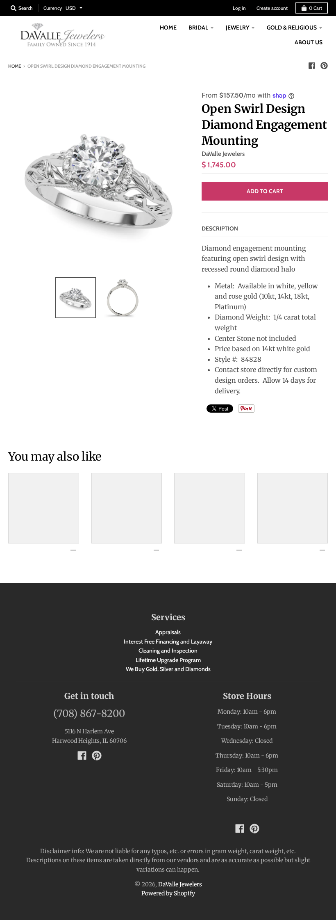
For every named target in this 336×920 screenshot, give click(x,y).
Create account (272, 8)
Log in (239, 8)
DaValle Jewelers (223, 154)
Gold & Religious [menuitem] (292, 27)
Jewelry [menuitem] (237, 27)
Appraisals (168, 632)
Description (220, 228)
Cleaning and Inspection (168, 650)
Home (14, 66)
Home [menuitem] (168, 27)
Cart (315, 8)
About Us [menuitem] (308, 42)
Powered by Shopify (168, 893)
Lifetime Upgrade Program (168, 660)
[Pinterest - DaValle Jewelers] (324, 65)
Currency (52, 8)
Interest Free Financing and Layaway (168, 641)
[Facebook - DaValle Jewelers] (312, 65)
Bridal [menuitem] (198, 27)
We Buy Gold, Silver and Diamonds (168, 669)
